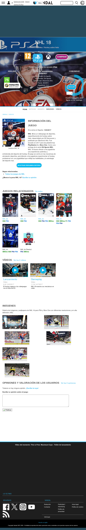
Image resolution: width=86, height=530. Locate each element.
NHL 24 (41, 219)
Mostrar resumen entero (29, 165)
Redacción (47, 504)
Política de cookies (77, 507)
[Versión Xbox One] (48, 58)
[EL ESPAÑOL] (82, 3)
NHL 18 (43, 42)
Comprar (62, 57)
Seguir (71, 87)
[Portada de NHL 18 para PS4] (13, 133)
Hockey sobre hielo (51, 47)
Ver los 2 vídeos (20, 260)
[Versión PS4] (38, 58)
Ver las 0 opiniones (68, 383)
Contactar (47, 507)
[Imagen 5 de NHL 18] (58, 338)
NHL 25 (23, 219)
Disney (27, 2)
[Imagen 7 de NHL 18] (17, 338)
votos (74, 98)
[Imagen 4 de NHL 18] (14, 354)
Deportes (39, 47)
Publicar (8, 410)
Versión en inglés (43, 522)
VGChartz (47, 517)
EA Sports (47, 76)
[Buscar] (76, 3)
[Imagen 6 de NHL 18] (56, 322)
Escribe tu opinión (29, 177)
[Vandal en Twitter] (14, 506)
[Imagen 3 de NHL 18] (17, 370)
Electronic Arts (48, 81)
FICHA (25, 109)
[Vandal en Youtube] (31, 506)
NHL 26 (5, 219)
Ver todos (39, 191)
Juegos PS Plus (18, 4)
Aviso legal (75, 504)
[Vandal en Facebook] (6, 506)
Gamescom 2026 (19, 2)
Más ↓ (40, 3)
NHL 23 (59, 219)
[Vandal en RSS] (6, 514)
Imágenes (50, 109)
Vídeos (58, 109)
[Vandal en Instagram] (23, 506)
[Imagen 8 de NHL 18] (14, 322)
